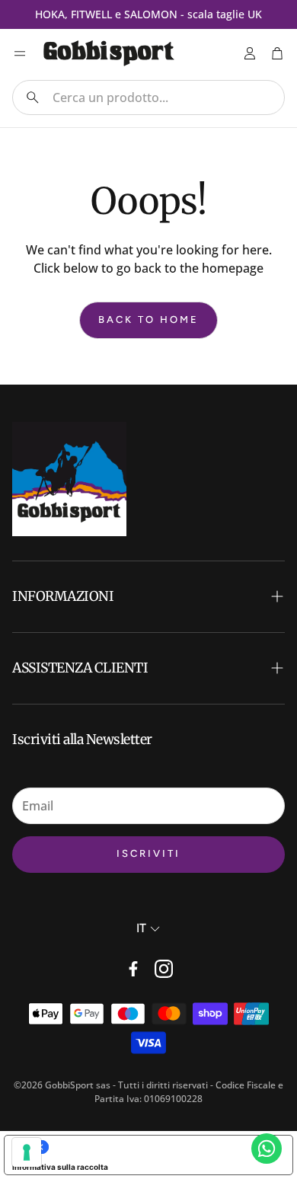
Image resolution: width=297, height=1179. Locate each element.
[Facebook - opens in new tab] (133, 969)
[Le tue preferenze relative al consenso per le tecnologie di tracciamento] (26, 1152)
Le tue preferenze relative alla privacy (164, 1147)
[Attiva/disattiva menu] (19, 53)
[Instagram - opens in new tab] (164, 969)
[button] (148, 97)
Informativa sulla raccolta (60, 1166)
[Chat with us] (266, 1148)
